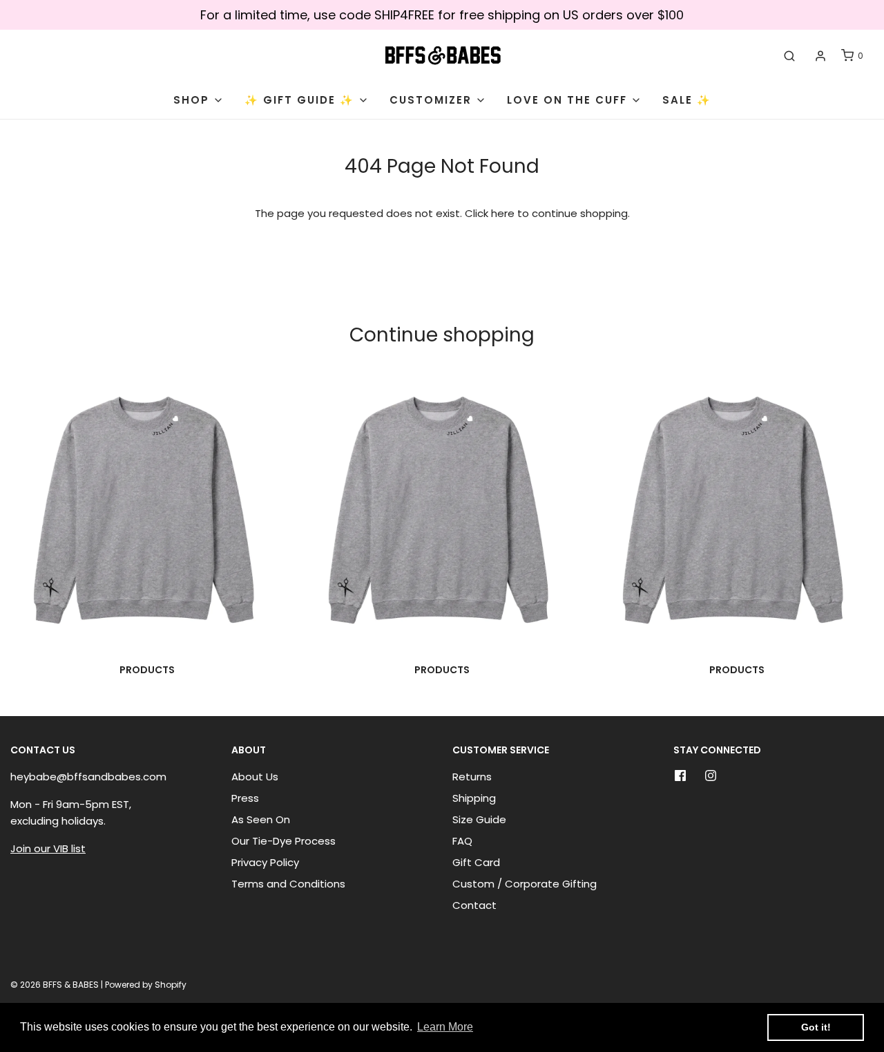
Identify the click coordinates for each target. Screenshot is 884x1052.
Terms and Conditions (288, 883)
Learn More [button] (445, 1027)
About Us (254, 776)
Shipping (474, 798)
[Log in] (820, 56)
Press (245, 798)
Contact (474, 905)
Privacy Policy (265, 862)
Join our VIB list (48, 848)
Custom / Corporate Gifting (524, 883)
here (503, 213)
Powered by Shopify (145, 984)
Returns (472, 776)
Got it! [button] (816, 1027)
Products (147, 670)
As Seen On (260, 819)
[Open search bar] (789, 56)
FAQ (462, 841)
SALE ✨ (686, 100)
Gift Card (476, 862)
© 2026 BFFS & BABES (54, 984)
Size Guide (479, 819)
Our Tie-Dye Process (283, 841)
